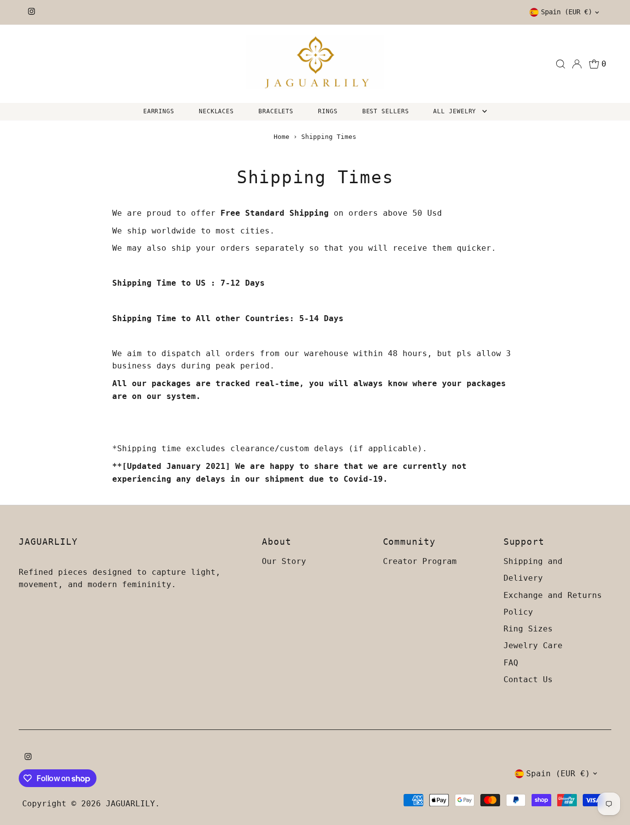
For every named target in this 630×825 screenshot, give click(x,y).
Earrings (158, 111)
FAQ (511, 662)
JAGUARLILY (130, 803)
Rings (328, 111)
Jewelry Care (533, 645)
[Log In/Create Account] (576, 64)
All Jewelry (456, 111)
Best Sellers (385, 111)
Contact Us (528, 679)
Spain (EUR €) (566, 12)
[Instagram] (31, 12)
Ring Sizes (528, 628)
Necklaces (216, 111)
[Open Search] (560, 64)
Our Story (284, 561)
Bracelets (275, 111)
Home (281, 136)
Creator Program (420, 561)
